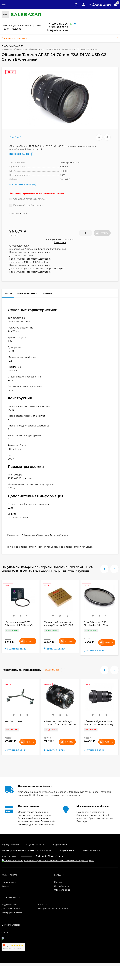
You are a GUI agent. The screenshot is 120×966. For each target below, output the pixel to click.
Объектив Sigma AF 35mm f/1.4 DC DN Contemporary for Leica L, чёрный (99, 724)
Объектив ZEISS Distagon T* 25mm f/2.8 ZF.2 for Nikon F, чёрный (60, 724)
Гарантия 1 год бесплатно (27, 205)
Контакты (42, 904)
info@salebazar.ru (57, 30)
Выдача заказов (9, 904)
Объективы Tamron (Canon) (52, 535)
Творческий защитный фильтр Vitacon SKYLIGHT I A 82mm (59, 625)
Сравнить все (52, 670)
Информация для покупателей (53, 908)
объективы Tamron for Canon (75, 546)
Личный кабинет (62, 886)
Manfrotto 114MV (14, 721)
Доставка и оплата (11, 908)
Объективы (28, 535)
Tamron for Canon (48, 546)
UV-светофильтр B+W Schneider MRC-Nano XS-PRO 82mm (19, 625)
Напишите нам (9, 882)
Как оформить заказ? (12, 912)
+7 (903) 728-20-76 (57, 27)
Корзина (58, 882)
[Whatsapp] (71, 24)
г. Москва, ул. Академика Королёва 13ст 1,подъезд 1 (38, 249)
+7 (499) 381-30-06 (57, 23)
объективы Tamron (25, 546)
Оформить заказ (62, 890)
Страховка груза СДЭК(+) (31, 199)
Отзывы (5, 886)
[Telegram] (75, 24)
